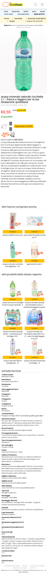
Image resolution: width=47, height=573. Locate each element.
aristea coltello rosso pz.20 (12, 235)
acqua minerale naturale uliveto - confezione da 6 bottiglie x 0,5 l (13, 334)
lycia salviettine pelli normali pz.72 (34, 236)
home (6, 18)
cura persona (23, 14)
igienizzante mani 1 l (34, 264)
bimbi (26, 11)
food (6, 11)
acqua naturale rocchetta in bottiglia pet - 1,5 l (13, 265)
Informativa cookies (37, 566)
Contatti (32, 568)
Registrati (7, 25)
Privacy (25, 566)
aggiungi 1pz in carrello (23, 126)
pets (34, 11)
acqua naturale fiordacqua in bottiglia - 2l (34, 362)
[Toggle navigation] (35, 4)
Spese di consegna (20, 568)
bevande (15, 11)
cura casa (8, 14)
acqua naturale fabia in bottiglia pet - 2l (13, 362)
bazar (42, 11)
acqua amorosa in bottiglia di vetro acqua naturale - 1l (12, 304)
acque (12, 21)
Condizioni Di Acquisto (12, 566)
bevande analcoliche (37, 18)
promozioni (39, 25)
